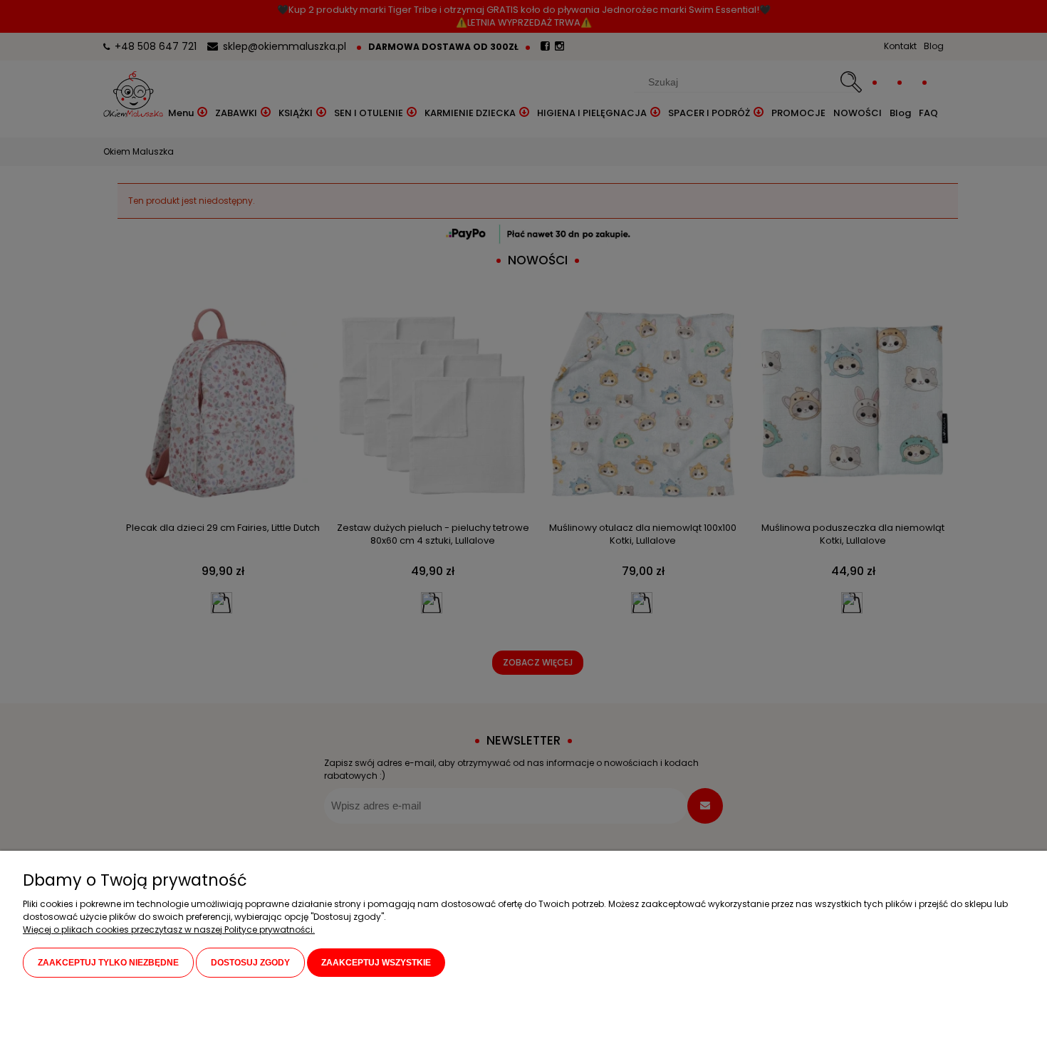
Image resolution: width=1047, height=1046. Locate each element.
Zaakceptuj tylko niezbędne (108, 963)
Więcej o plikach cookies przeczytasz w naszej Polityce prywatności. (169, 929)
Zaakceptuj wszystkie (376, 963)
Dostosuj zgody (250, 963)
